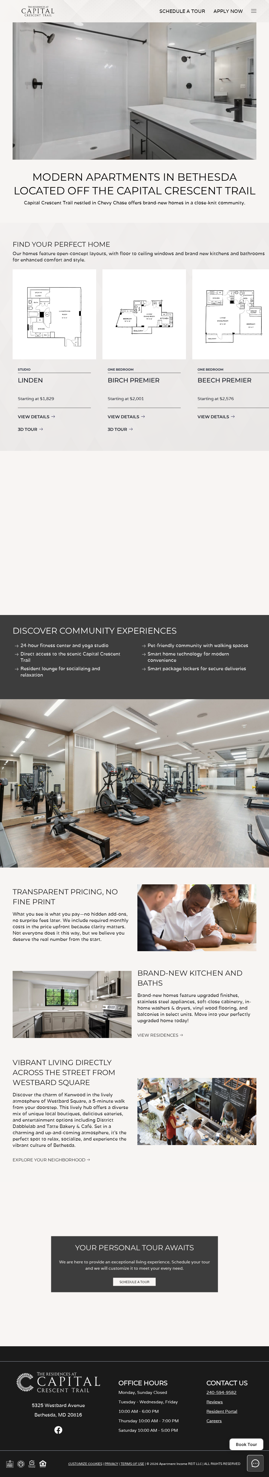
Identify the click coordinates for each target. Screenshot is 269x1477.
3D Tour (27, 429)
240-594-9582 (221, 1392)
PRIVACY (111, 1464)
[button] (253, 10)
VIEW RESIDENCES (157, 1035)
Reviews (214, 1402)
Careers (214, 1421)
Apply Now (228, 11)
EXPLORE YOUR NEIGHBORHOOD (49, 1159)
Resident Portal (221, 1411)
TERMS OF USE (132, 1464)
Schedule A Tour (182, 11)
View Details (33, 416)
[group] (54, 351)
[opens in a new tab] (58, 1432)
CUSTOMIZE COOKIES (85, 1464)
